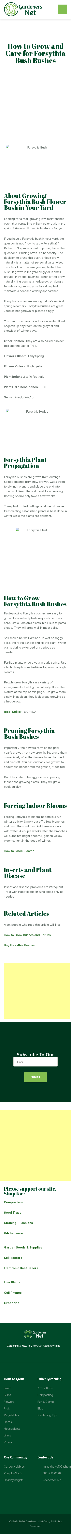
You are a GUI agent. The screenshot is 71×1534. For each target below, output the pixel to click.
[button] (62, 9)
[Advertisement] (35, 103)
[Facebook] (27, 1353)
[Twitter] (38, 1353)
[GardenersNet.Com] (23, 9)
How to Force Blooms (19, 851)
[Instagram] (33, 1353)
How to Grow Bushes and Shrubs (27, 935)
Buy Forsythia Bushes (19, 945)
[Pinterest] (44, 1353)
